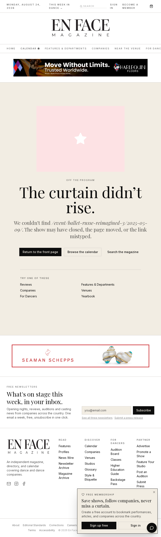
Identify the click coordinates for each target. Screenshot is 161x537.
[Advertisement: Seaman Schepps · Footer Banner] (80, 356)
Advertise (143, 446)
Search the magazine (123, 252)
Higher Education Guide (117, 470)
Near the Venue (128, 48)
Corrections (56, 525)
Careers (72, 525)
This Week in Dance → (59, 6)
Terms (32, 530)
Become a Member (130, 6)
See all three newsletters (97, 417)
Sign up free (99, 525)
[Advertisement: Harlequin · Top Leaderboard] (80, 68)
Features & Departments (66, 48)
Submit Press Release (142, 486)
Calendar (28, 48)
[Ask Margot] (152, 528)
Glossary (91, 469)
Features (65, 446)
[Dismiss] (154, 492)
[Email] (9, 484)
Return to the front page (40, 252)
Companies (101, 48)
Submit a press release (128, 417)
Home (11, 48)
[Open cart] (151, 6)
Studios (90, 463)
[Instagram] (16, 484)
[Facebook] (24, 484)
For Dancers (28, 296)
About (15, 525)
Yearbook (88, 296)
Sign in (114, 6)
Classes (116, 459)
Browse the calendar (83, 252)
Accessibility (47, 530)
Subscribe (143, 410)
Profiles (64, 452)
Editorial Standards (34, 525)
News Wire (66, 457)
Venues (86, 290)
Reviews (26, 284)
